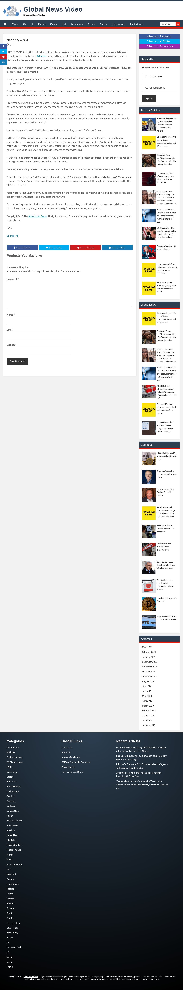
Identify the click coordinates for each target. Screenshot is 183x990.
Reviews (10, 903)
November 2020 (149, 666)
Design (10, 777)
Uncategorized (14, 947)
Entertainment (118, 24)
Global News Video (53, 9)
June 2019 (147, 720)
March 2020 (148, 706)
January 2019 (148, 725)
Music (9, 859)
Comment (13, 279)
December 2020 (149, 662)
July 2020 (146, 686)
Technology (12, 932)
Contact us (135, 24)
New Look (11, 874)
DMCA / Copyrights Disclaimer (76, 762)
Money (53, 24)
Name (11, 314)
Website (11, 344)
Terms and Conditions (72, 772)
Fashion (10, 796)
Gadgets (11, 806)
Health (10, 816)
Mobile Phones (14, 850)
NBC (9, 869)
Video (9, 957)
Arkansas (41, 56)
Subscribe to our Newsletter (155, 67)
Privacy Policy (68, 767)
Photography (13, 884)
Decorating (12, 772)
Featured (11, 801)
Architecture (13, 747)
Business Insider (14, 757)
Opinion (10, 879)
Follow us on (159, 36)
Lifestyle (11, 840)
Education (12, 781)
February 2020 (149, 710)
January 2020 (148, 715)
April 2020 (147, 701)
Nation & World (17, 40)
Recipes (10, 898)
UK (32, 24)
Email (10, 329)
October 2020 (148, 671)
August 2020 (148, 681)
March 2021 (148, 647)
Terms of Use (140, 979)
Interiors (11, 830)
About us (65, 752)
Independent (13, 825)
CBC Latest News (15, 762)
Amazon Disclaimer (70, 757)
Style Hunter (12, 928)
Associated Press (38, 216)
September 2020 (150, 676)
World (15, 24)
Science (92, 24)
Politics (41, 24)
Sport (9, 913)
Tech (64, 24)
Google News (13, 811)
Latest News (12, 835)
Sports (103, 24)
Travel (10, 937)
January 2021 (148, 657)
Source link (12, 235)
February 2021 (149, 652)
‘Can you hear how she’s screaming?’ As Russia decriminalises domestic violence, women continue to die (142, 784)
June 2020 (147, 691)
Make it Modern (14, 845)
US (24, 24)
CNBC (9, 767)
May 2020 (147, 696)
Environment (77, 24)
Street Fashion (13, 923)
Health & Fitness (14, 820)
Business (11, 752)
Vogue (10, 962)
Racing (10, 893)
